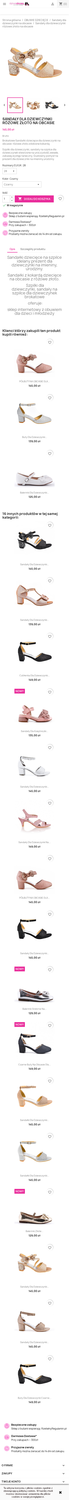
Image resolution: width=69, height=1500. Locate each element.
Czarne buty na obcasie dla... (34, 1064)
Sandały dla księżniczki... (34, 731)
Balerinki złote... (34, 1231)
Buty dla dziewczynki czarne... (34, 1397)
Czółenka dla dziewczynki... (34, 675)
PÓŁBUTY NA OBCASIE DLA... (34, 381)
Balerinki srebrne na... (34, 1008)
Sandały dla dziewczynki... (34, 564)
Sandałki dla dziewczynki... (34, 1120)
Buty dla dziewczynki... (34, 437)
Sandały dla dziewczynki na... (34, 842)
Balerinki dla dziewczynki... (34, 492)
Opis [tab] (12, 249)
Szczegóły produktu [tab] (32, 249)
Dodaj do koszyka (34, 199)
